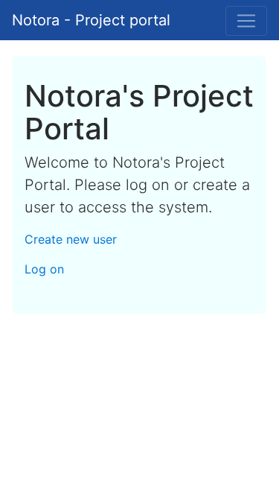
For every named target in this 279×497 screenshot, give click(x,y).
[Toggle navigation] (246, 21)
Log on (44, 269)
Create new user (71, 239)
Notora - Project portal (91, 20)
